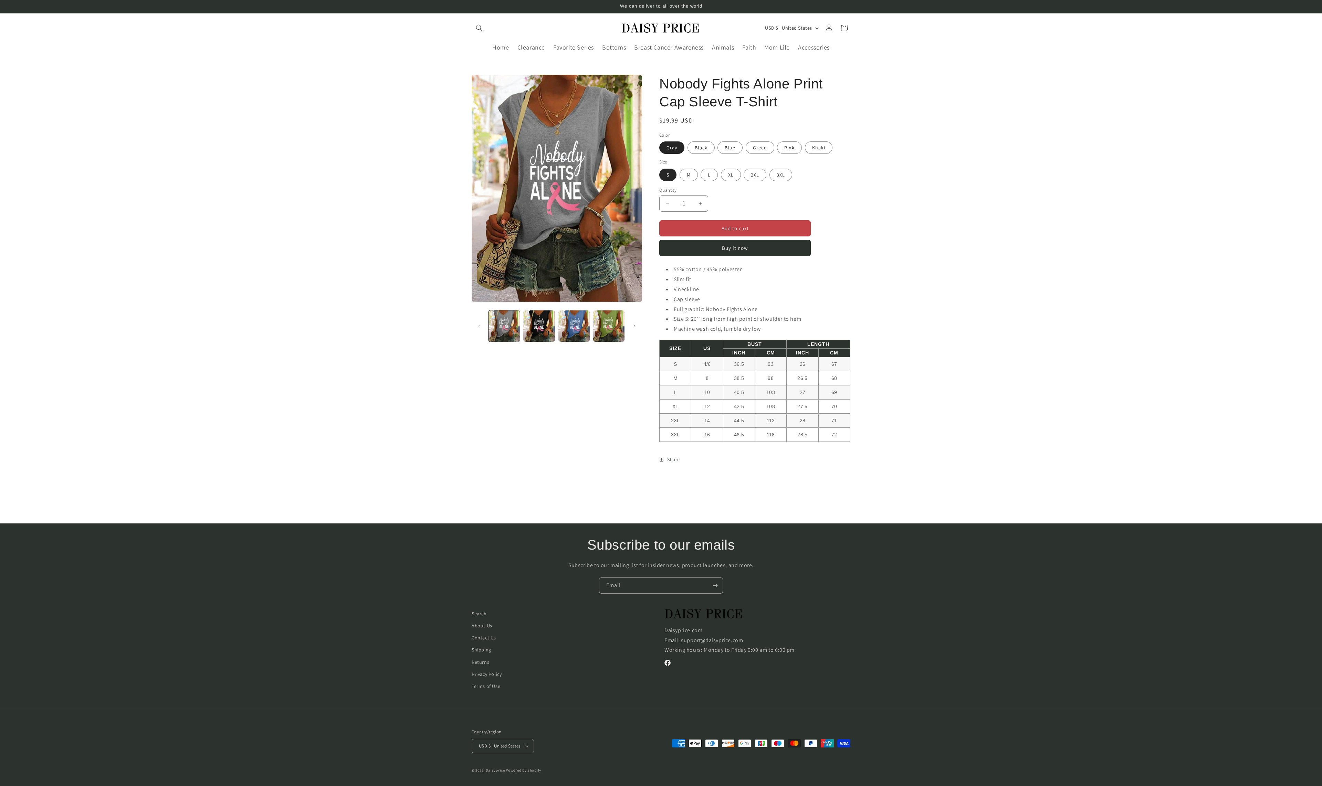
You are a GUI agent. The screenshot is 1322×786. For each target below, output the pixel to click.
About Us (482, 626)
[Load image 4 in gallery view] (609, 326)
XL (731, 175)
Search (479, 613)
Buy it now (735, 248)
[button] (479, 27)
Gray (672, 148)
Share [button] (673, 459)
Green (760, 148)
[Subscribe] (715, 585)
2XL (755, 175)
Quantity (667, 190)
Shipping (481, 650)
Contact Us (484, 638)
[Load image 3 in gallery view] (574, 326)
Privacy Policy (487, 674)
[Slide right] (634, 326)
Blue (730, 148)
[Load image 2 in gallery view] (539, 326)
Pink (789, 148)
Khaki (818, 148)
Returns (480, 662)
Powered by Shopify (523, 770)
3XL (781, 175)
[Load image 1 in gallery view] (504, 326)
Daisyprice (495, 770)
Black (701, 148)
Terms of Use (486, 686)
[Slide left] (479, 326)
